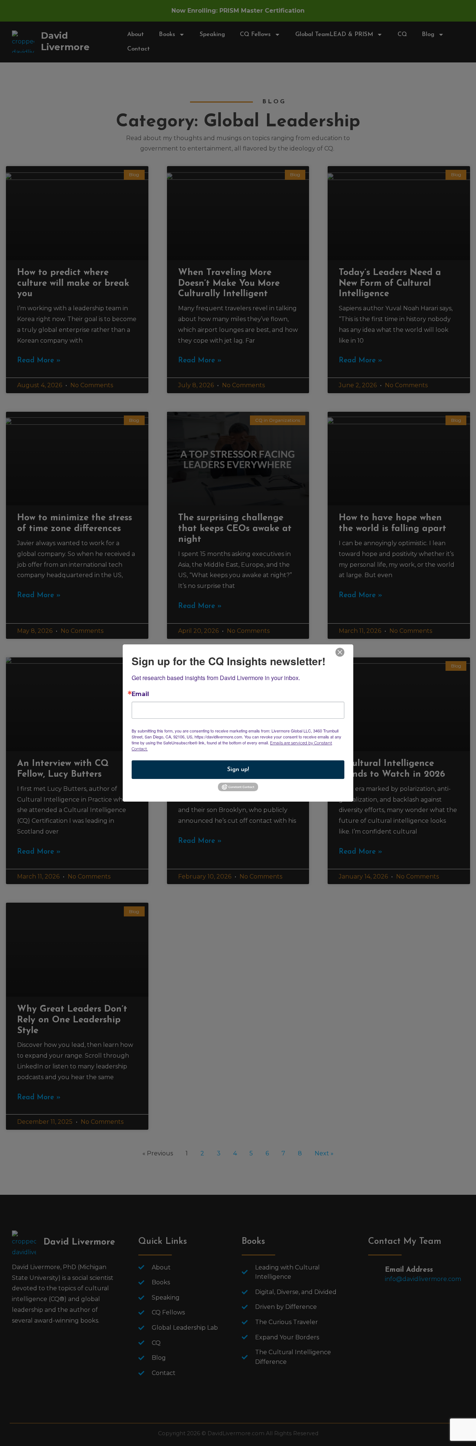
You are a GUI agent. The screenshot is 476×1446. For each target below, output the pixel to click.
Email (140, 694)
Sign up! (238, 770)
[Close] (340, 652)
